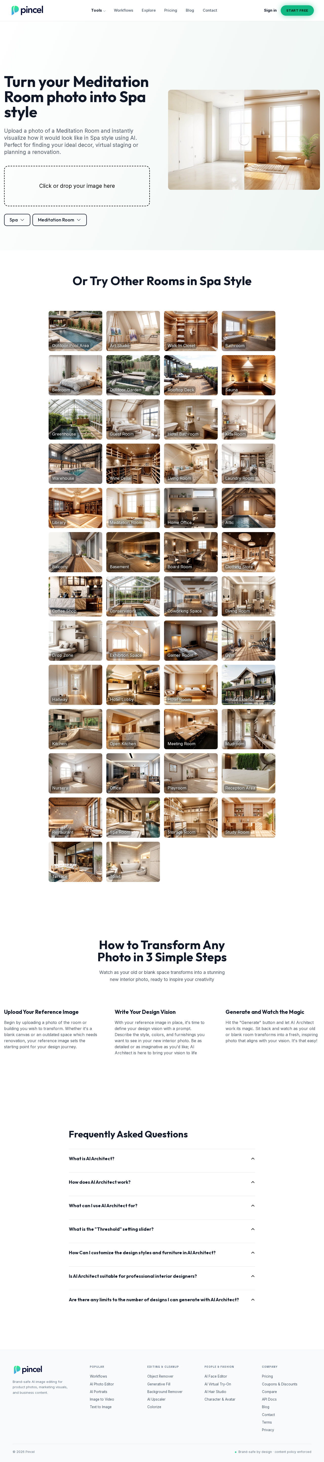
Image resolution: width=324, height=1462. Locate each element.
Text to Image (101, 1407)
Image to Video (102, 1399)
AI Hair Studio (215, 1392)
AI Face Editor (216, 1376)
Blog (190, 10)
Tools (96, 10)
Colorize (154, 1407)
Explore (149, 10)
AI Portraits (98, 1392)
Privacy (268, 1430)
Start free (297, 10)
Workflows (123, 10)
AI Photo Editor (102, 1384)
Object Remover (160, 1376)
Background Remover (165, 1392)
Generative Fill (158, 1384)
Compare (269, 1392)
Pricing (170, 10)
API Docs (269, 1399)
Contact (210, 10)
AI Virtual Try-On (218, 1384)
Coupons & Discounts (279, 1384)
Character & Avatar (220, 1399)
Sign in (270, 10)
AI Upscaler (156, 1399)
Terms (267, 1422)
